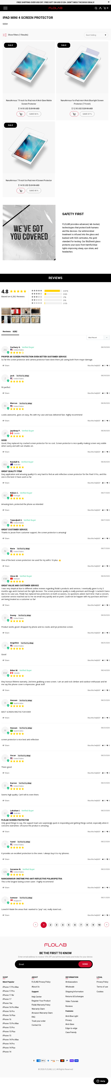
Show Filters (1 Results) (18, 35)
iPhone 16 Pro (9, 1011)
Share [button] (7, 365)
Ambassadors (72, 982)
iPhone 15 (7, 1035)
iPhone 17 (7, 999)
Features (69, 1011)
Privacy (69, 1020)
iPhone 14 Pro (9, 1044)
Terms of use (102, 987)
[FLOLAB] (55, 8)
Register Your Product (41, 1001)
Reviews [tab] (7, 331)
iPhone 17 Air (8, 995)
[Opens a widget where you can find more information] (100, 1081)
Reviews (69, 1006)
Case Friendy (71, 1032)
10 (99, 924)
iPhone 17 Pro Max (11, 987)
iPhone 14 (7, 1052)
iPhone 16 (7, 1019)
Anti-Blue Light (72, 1016)
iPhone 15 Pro (9, 1027)
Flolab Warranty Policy (41, 1005)
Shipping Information (75, 992)
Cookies (100, 992)
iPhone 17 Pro (9, 991)
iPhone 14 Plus (9, 1048)
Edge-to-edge (71, 1028)
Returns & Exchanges (75, 996)
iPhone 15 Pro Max (11, 1023)
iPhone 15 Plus (9, 1031)
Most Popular (8, 982)
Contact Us (36, 1025)
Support (35, 992)
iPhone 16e (7, 1003)
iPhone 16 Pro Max (11, 1007)
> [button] (106, 924)
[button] (103, 365)
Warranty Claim (38, 1009)
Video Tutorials (72, 1001)
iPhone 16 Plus (9, 1015)
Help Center (37, 997)
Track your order (39, 1021)
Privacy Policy (102, 982)
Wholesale (70, 987)
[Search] (96, 8)
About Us (36, 987)
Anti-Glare (70, 1024)
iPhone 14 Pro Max (11, 1040)
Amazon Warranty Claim (42, 1013)
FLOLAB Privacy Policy (41, 982)
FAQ (33, 1017)
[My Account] (100, 8)
